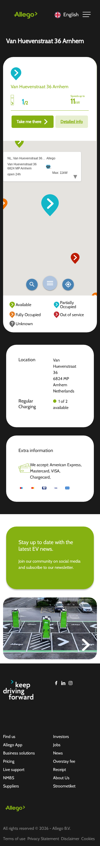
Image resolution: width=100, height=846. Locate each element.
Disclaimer (70, 838)
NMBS (8, 777)
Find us (9, 736)
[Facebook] (56, 683)
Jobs (57, 744)
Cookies (88, 838)
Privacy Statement (43, 838)
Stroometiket (64, 786)
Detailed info (72, 121)
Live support (13, 769)
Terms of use (14, 838)
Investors (61, 736)
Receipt (59, 769)
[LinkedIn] (63, 683)
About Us (61, 777)
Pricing (8, 761)
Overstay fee (64, 761)
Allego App (12, 744)
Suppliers (11, 786)
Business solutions (19, 753)
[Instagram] (70, 683)
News (58, 753)
